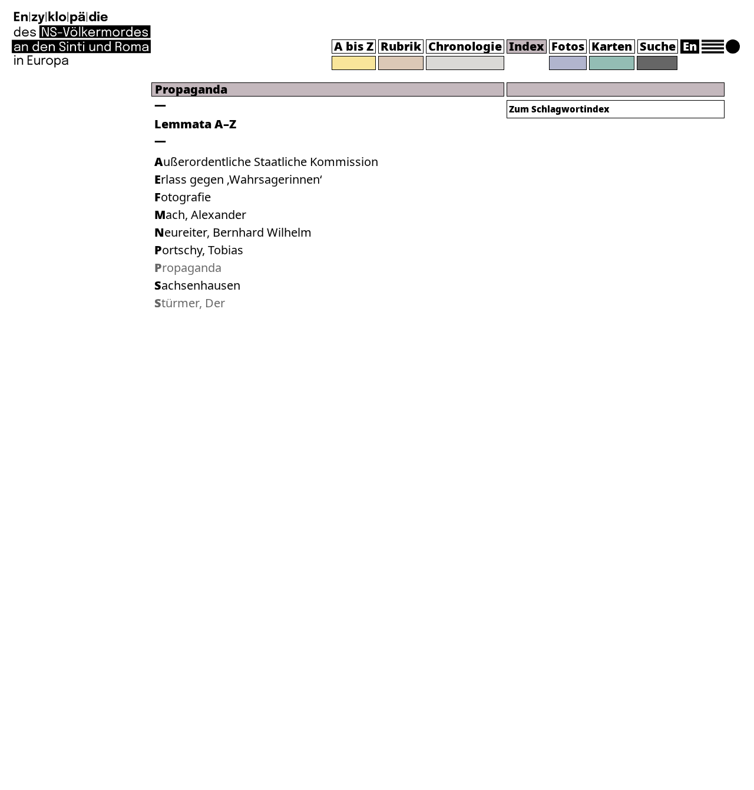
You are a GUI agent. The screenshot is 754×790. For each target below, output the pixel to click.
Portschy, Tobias (198, 250)
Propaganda (187, 267)
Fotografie (182, 197)
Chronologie (465, 46)
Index (526, 46)
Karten (611, 46)
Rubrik (401, 46)
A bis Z (353, 46)
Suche (658, 46)
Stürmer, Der (189, 303)
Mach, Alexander (200, 215)
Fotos (567, 46)
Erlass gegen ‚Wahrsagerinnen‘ (238, 179)
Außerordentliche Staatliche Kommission (266, 162)
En (690, 46)
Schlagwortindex (559, 109)
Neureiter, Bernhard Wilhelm (233, 232)
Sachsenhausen (197, 285)
